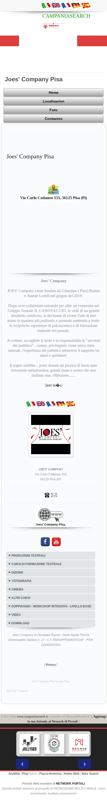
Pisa (25, 773)
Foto (53, 110)
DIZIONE (17, 572)
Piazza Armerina (50, 773)
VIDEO (16, 615)
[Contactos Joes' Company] (51, 494)
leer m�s (53, 385)
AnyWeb (14, 773)
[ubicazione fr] (66, 5)
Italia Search (90, 773)
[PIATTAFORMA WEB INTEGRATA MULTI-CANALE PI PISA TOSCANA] (54, 744)
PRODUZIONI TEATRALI (28, 555)
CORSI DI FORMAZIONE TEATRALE (36, 564)
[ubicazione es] (86, 5)
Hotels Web (71, 773)
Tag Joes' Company (17, 690)
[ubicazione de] (76, 5)
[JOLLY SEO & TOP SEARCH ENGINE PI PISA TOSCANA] (29, 744)
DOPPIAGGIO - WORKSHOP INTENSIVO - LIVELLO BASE (51, 606)
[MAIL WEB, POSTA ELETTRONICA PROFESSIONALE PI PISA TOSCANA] (79, 744)
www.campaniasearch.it (32, 716)
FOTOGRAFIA (21, 581)
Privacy (51, 665)
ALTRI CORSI (20, 598)
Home (53, 92)
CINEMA (17, 589)
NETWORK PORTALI (70, 783)
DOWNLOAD (20, 623)
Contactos (53, 119)
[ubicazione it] (46, 5)
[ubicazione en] (56, 5)
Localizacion (53, 101)
